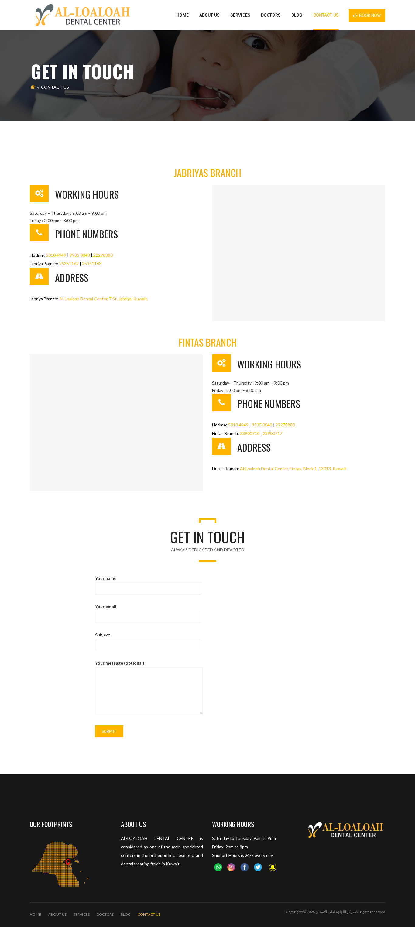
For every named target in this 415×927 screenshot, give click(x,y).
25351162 (69, 263)
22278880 (103, 255)
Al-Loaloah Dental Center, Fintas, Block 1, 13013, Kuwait (293, 468)
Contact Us (149, 914)
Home (35, 914)
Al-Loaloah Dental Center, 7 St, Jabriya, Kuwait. (103, 298)
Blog (126, 914)
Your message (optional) (119, 662)
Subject (102, 634)
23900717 (272, 433)
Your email (105, 606)
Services (81, 914)
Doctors (105, 914)
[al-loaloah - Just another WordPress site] (82, 14)
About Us (57, 914)
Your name (105, 578)
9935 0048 (80, 255)
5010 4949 (56, 255)
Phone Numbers (86, 234)
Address (71, 277)
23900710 (249, 433)
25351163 (91, 263)
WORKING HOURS (87, 194)
